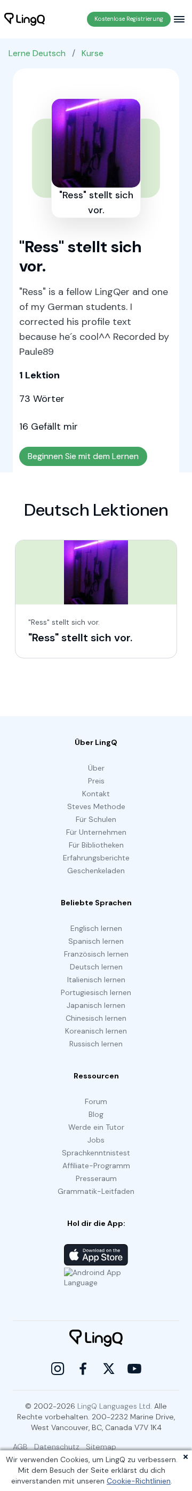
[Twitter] (109, 1368)
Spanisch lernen (96, 941)
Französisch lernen (96, 954)
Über (96, 768)
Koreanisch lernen (96, 1031)
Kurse (92, 53)
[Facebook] (83, 1368)
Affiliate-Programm (96, 1165)
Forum (96, 1101)
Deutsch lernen (96, 967)
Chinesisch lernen (96, 1018)
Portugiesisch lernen (96, 992)
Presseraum (96, 1178)
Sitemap (101, 1446)
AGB (20, 1446)
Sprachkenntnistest (96, 1153)
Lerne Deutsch (37, 53)
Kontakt (96, 793)
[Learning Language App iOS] (96, 1254)
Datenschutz (56, 1446)
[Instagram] (57, 1368)
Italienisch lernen (96, 979)
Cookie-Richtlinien (139, 1481)
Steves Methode (96, 806)
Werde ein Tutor (96, 1127)
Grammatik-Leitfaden (96, 1191)
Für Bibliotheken (96, 845)
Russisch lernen (96, 1044)
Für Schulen (96, 819)
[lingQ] (24, 19)
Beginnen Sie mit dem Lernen (83, 456)
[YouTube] (134, 1368)
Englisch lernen (96, 928)
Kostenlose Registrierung (128, 18)
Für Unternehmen (96, 832)
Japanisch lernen (96, 1005)
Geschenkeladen (96, 870)
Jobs (96, 1140)
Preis (96, 781)
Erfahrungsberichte (96, 858)
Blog (96, 1114)
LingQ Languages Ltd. (114, 1406)
